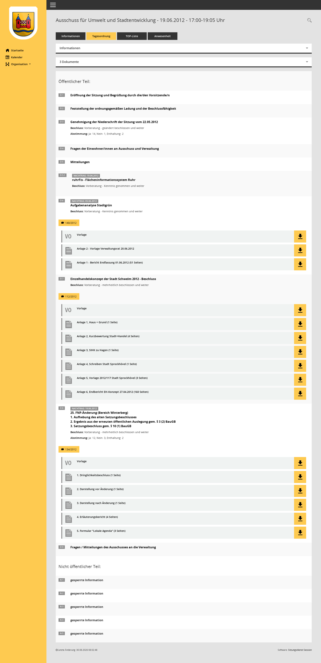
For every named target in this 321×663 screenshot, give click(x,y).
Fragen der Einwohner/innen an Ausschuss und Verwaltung (114, 149)
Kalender (16, 57)
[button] (23, 64)
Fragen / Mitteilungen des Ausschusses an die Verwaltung (113, 547)
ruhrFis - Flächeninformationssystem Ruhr (103, 180)
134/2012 (71, 449)
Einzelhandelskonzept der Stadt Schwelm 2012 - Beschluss (113, 279)
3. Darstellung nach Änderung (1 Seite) (101, 503)
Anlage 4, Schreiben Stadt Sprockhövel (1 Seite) (107, 364)
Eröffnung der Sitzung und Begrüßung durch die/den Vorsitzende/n (120, 95)
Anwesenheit (162, 36)
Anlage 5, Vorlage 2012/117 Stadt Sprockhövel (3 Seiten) (112, 378)
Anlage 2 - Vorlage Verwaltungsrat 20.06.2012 (105, 248)
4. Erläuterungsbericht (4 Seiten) (97, 517)
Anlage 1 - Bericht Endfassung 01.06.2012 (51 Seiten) (110, 262)
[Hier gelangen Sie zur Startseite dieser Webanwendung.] (23, 23)
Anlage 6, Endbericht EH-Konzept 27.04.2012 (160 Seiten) (112, 392)
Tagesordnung (101, 36)
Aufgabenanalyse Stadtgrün (91, 205)
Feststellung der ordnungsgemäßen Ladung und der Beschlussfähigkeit (123, 109)
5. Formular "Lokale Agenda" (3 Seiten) (101, 531)
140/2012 (71, 223)
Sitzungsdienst (300, 649)
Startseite (17, 50)
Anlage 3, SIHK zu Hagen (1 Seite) (98, 350)
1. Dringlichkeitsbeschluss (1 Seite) (99, 475)
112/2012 (71, 296)
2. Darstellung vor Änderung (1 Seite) (100, 489)
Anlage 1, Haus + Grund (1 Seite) (97, 322)
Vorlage (82, 234)
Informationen (70, 36)
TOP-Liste (132, 36)
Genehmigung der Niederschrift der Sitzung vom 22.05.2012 (114, 122)
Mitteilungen (80, 162)
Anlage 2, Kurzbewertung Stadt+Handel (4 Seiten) (108, 336)
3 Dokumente (69, 62)
